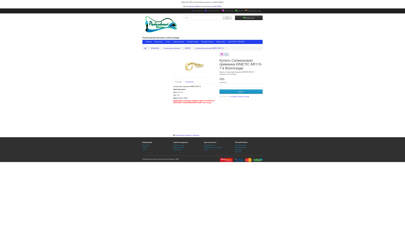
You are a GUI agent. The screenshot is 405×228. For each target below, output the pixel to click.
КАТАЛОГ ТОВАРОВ (236, 41)
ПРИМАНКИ (155, 48)
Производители (209, 145)
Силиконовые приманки (172, 48)
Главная (148, 41)
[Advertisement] (194, 119)
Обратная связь (178, 41)
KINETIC (188, 48)
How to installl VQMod (214, 6)
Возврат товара (192, 41)
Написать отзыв (243, 96)
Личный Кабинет (240, 145)
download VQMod (194, 6)
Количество (222, 82)
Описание (178, 82)
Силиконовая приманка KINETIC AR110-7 (209, 48)
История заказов (207, 41)
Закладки (238, 149)
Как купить (159, 41)
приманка (195, 135)
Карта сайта (220, 41)
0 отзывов (233, 96)
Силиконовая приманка (183, 135)
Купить (241, 91)
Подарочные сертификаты (213, 147)
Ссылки (145, 147)
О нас (168, 41)
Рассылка (238, 151)
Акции (206, 149)
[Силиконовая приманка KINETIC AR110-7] (194, 64)
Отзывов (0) (190, 82)
